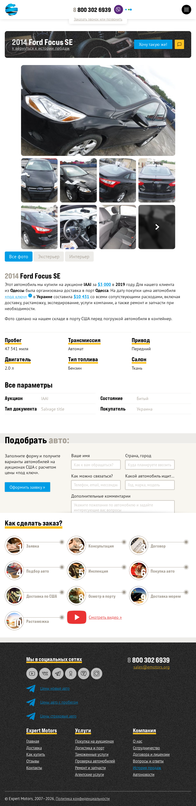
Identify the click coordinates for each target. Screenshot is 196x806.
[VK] (45, 673)
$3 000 (104, 284)
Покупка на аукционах (94, 741)
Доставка (34, 748)
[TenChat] (83, 673)
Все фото (18, 256)
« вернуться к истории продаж (41, 48)
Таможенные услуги (92, 754)
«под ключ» (16, 296)
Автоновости (143, 774)
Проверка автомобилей (95, 761)
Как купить (35, 754)
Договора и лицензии (151, 754)
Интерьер (79, 256)
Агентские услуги (89, 774)
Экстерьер (49, 256)
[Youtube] (32, 673)
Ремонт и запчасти (90, 767)
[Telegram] (58, 673)
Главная (32, 741)
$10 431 (81, 296)
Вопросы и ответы (148, 761)
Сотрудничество (146, 748)
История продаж (147, 767)
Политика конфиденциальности (83, 798)
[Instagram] (96, 673)
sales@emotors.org (151, 666)
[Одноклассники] (70, 673)
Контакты (34, 767)
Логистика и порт (89, 748)
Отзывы (32, 761)
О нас (137, 741)
